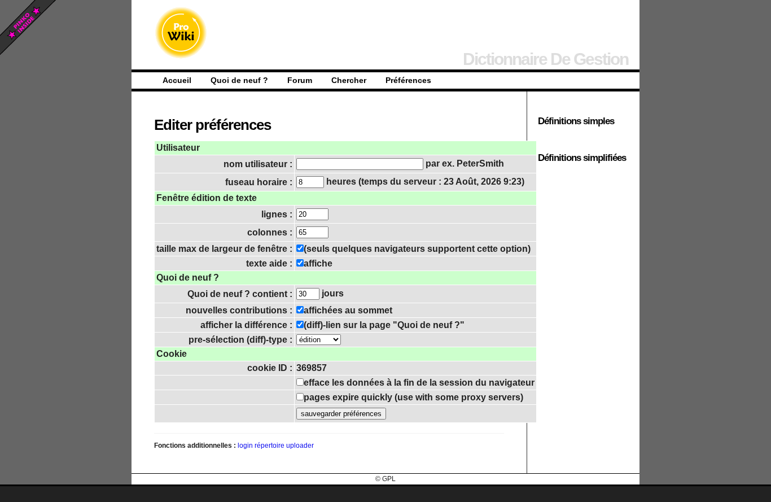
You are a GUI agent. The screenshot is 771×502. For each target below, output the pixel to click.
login (245, 445)
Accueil (177, 80)
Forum (299, 80)
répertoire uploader (284, 445)
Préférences (408, 80)
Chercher (348, 80)
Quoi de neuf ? (239, 80)
